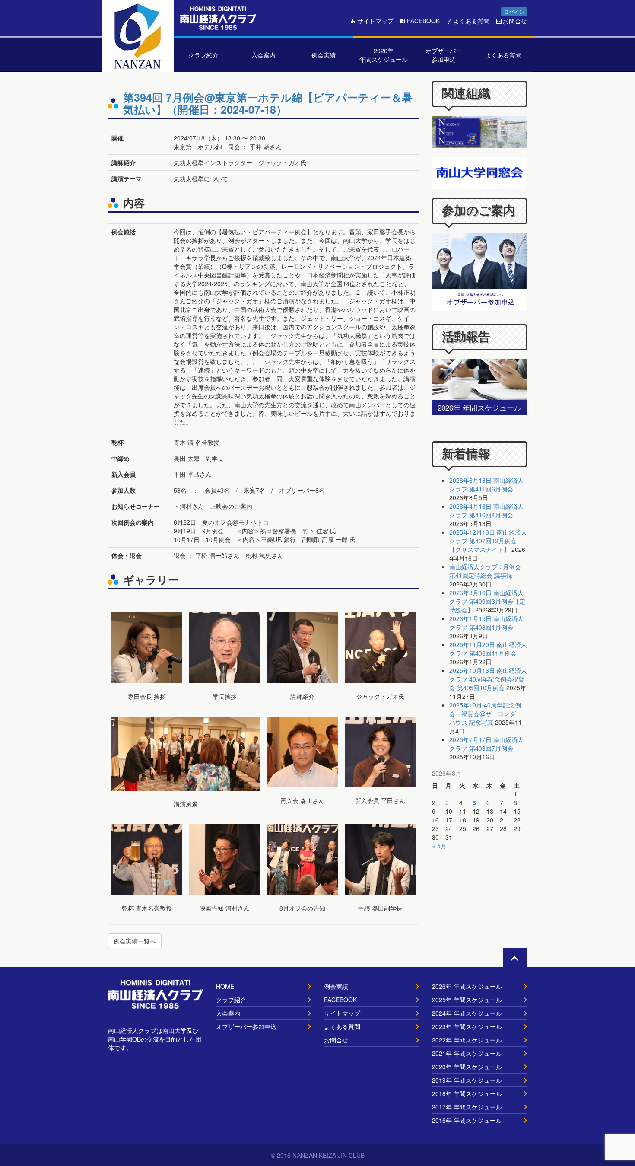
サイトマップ (375, 20)
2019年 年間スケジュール (467, 1080)
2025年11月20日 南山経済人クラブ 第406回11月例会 (488, 648)
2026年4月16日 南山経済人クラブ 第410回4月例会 (486, 510)
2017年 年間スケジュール (467, 1106)
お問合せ (515, 20)
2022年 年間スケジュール (467, 1039)
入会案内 (228, 1013)
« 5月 (439, 845)
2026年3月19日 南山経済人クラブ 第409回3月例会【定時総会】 (487, 601)
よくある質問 (471, 20)
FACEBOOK (423, 20)
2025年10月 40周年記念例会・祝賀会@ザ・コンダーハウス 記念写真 (485, 713)
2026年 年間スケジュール (467, 986)
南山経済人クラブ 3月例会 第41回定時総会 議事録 (485, 571)
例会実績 (336, 986)
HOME (225, 986)
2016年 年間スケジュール (467, 1120)
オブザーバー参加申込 (246, 1026)
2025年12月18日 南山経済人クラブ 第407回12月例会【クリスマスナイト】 (488, 541)
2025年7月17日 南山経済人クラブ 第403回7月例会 (486, 743)
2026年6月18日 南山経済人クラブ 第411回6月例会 (486, 484)
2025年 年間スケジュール (467, 999)
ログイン (514, 11)
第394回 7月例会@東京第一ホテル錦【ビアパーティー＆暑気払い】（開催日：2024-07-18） (268, 103)
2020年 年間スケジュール (467, 1066)
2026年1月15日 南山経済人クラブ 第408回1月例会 (486, 622)
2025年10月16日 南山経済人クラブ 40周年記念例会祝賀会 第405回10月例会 (488, 679)
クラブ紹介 (231, 999)
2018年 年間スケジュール (467, 1093)
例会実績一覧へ (135, 941)
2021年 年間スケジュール (467, 1053)
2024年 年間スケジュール (467, 1013)
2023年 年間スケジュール (467, 1026)
